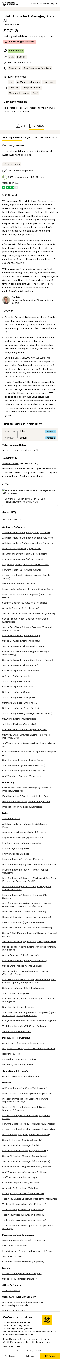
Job (23, 125)
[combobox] (3, 519)
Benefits (49, 137)
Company (39, 125)
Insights (27, 137)
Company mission (12, 137)
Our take (38, 137)
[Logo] (10, 4)
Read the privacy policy (12, 1346)
